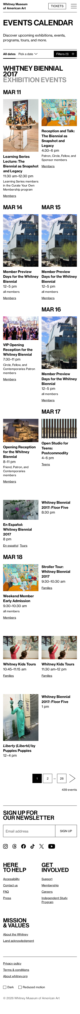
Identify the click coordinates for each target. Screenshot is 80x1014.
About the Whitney (15, 934)
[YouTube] (51, 846)
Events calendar (38, 22)
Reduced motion (34, 987)
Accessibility (11, 879)
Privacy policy (12, 963)
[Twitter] (41, 846)
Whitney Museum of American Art (15, 6)
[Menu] (73, 6)
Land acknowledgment (18, 940)
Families (47, 588)
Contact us (10, 885)
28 (61, 778)
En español (10, 545)
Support (47, 879)
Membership (50, 885)
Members (9, 195)
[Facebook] (23, 846)
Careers (47, 891)
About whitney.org (15, 976)
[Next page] (72, 778)
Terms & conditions (16, 969)
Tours (23, 545)
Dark (10, 987)
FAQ (6, 891)
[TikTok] (32, 846)
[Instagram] (5, 846)
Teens (46, 464)
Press (7, 898)
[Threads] (14, 846)
